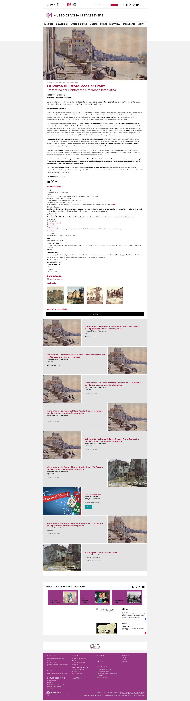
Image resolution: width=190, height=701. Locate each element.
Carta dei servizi (52, 662)
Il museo (48, 24)
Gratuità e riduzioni (54, 223)
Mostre (93, 24)
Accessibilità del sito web (133, 695)
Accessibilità (76, 671)
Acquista (114, 5)
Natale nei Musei (93, 494)
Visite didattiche (77, 666)
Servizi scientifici (56, 678)
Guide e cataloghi (78, 669)
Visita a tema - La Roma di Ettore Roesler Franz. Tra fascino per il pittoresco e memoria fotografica (113, 384)
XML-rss (143, 696)
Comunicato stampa (56, 279)
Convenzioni (51, 225)
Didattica (114, 24)
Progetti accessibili (103, 677)
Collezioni (62, 24)
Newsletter (50, 666)
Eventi (103, 24)
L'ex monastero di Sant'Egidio (57, 673)
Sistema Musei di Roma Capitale (57, 664)
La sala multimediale (54, 686)
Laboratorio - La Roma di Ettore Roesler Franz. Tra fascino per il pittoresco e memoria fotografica (112, 327)
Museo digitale (79, 24)
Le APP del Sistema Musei (55, 601)
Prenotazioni (51, 231)
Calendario (129, 24)
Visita (141, 24)
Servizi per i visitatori (79, 662)
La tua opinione (77, 673)
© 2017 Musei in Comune (87, 695)
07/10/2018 (133, 616)
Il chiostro (50, 688)
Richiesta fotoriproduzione (55, 684)
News (124, 657)
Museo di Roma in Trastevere (78, 15)
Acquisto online (52, 227)
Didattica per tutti (103, 671)
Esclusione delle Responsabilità (111, 695)
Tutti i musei (103, 5)
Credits (123, 695)
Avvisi (113, 204)
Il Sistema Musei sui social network (87, 600)
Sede (49, 670)
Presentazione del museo (55, 658)
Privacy (99, 695)
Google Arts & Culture (118, 601)
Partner (124, 661)
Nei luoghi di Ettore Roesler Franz (101, 553)
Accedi (122, 5)
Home (49, 82)
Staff (48, 660)
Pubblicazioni (51, 680)
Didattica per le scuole (104, 669)
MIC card (75, 664)
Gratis (88, 507)
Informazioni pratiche (79, 658)
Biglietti (74, 660)
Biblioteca (50, 682)
